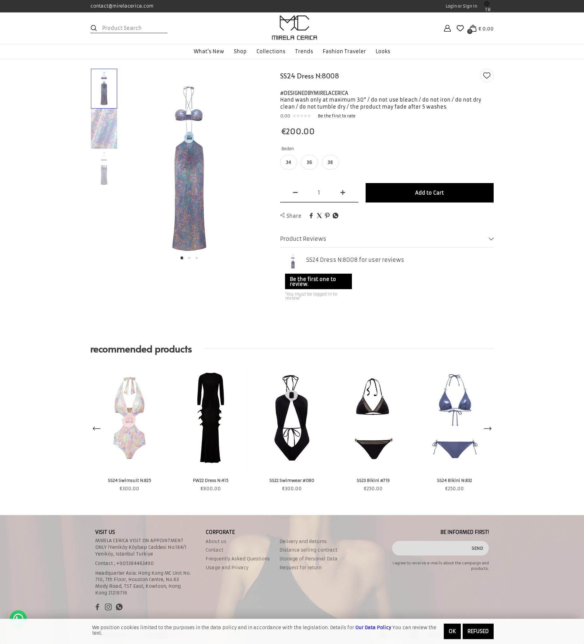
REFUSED (478, 631)
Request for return (301, 567)
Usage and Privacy (227, 567)
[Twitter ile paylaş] (319, 216)
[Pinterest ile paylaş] (327, 216)
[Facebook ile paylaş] (311, 216)
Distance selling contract (308, 550)
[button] (182, 257)
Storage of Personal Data (309, 559)
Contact (214, 550)
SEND (477, 548)
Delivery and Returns (303, 541)
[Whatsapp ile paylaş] (335, 216)
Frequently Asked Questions (238, 559)
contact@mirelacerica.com (122, 6)
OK (452, 631)
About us (216, 541)
